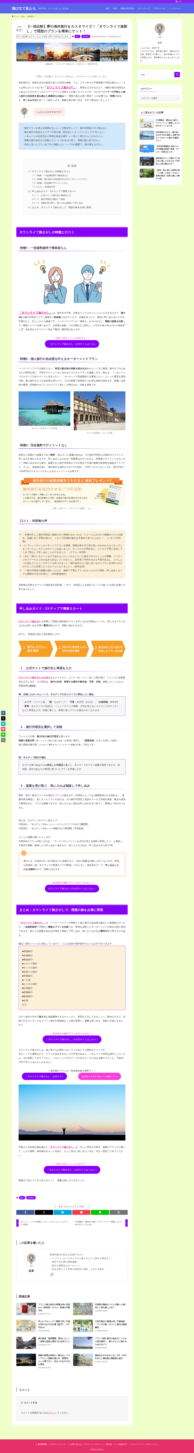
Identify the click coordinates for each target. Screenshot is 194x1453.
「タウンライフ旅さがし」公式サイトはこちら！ (72, 1169)
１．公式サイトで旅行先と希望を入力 (54, 195)
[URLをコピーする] (119, 1212)
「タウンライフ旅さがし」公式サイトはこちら (72, 343)
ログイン (50, 1412)
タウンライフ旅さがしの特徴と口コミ (51, 171)
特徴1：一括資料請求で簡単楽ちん (52, 175)
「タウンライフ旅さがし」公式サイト (44, 1076)
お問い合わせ (75, 1444)
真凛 (31, 1270)
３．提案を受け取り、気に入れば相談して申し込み (60, 202)
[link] (52, 1274)
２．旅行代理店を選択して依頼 (51, 198)
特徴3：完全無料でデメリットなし (52, 182)
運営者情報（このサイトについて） (52, 1444)
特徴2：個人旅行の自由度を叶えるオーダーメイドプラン (62, 178)
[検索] (180, 1)
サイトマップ (136, 1444)
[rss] (177, 1)
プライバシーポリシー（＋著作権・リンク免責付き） (106, 1444)
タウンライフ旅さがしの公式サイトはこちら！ (72, 888)
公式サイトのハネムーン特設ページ (99, 1076)
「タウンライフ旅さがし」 (36, 312)
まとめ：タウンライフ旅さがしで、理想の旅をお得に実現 (61, 207)
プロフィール (150, 1444)
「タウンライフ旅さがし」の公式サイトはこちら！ (72, 1039)
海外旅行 (86, 36)
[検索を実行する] (177, 74)
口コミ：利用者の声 (46, 186)
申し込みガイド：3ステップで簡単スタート (54, 191)
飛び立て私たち (24, 8)
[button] (25, 1212)
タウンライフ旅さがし (60, 87)
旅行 (77, 36)
